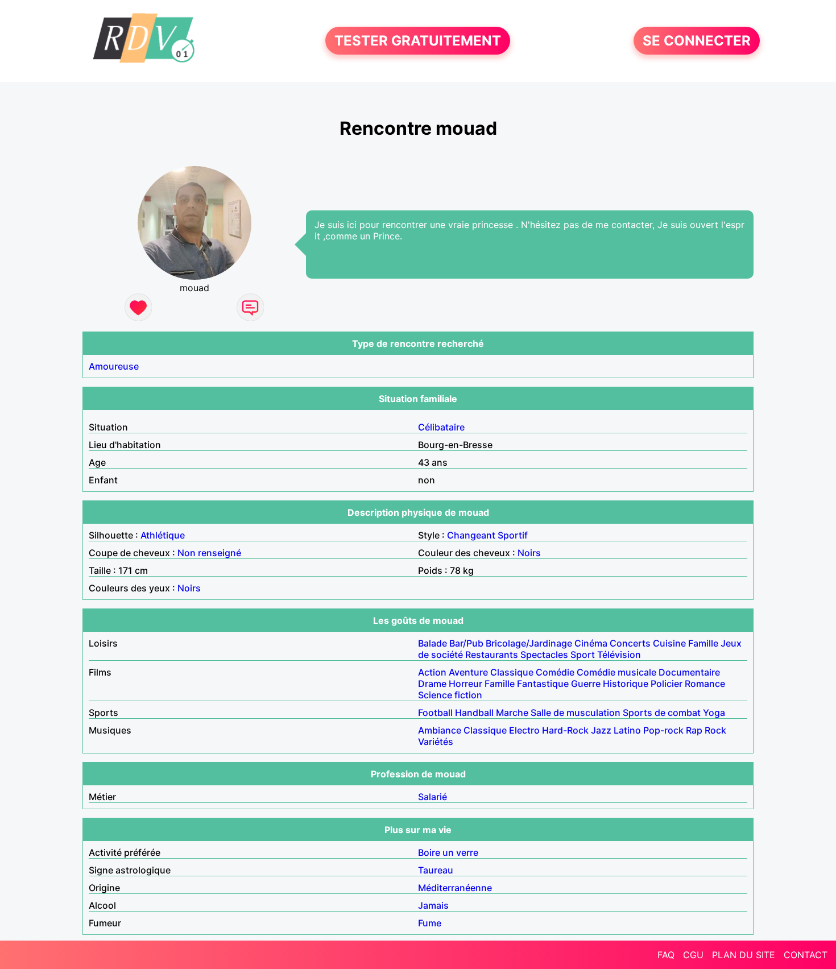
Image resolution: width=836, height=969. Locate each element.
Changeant (471, 535)
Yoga (714, 712)
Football (435, 712)
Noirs (529, 552)
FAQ (665, 954)
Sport (582, 654)
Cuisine (669, 643)
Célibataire (441, 427)
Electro (524, 730)
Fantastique (543, 683)
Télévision (619, 654)
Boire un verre (448, 852)
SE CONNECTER (697, 40)
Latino (627, 730)
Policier (666, 683)
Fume (429, 923)
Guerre (586, 683)
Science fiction (450, 695)
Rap (694, 730)
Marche (512, 712)
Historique (625, 683)
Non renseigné (209, 552)
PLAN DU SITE (743, 954)
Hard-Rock (565, 730)
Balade (432, 643)
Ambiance (439, 730)
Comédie (555, 672)
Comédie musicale (616, 672)
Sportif (513, 535)
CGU (693, 954)
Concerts (630, 643)
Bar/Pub (466, 643)
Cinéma (590, 643)
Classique (511, 672)
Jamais (433, 905)
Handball (474, 712)
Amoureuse (114, 366)
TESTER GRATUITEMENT (417, 40)
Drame (432, 683)
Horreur (465, 683)
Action (432, 672)
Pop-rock (663, 730)
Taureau (435, 870)
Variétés (435, 741)
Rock (715, 730)
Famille (703, 643)
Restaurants (491, 654)
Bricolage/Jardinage (529, 643)
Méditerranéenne (455, 887)
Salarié (432, 796)
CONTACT (805, 954)
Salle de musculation (575, 712)
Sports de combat (662, 712)
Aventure (468, 672)
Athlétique (162, 535)
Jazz (601, 730)
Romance (705, 683)
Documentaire (689, 672)
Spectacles (544, 654)
